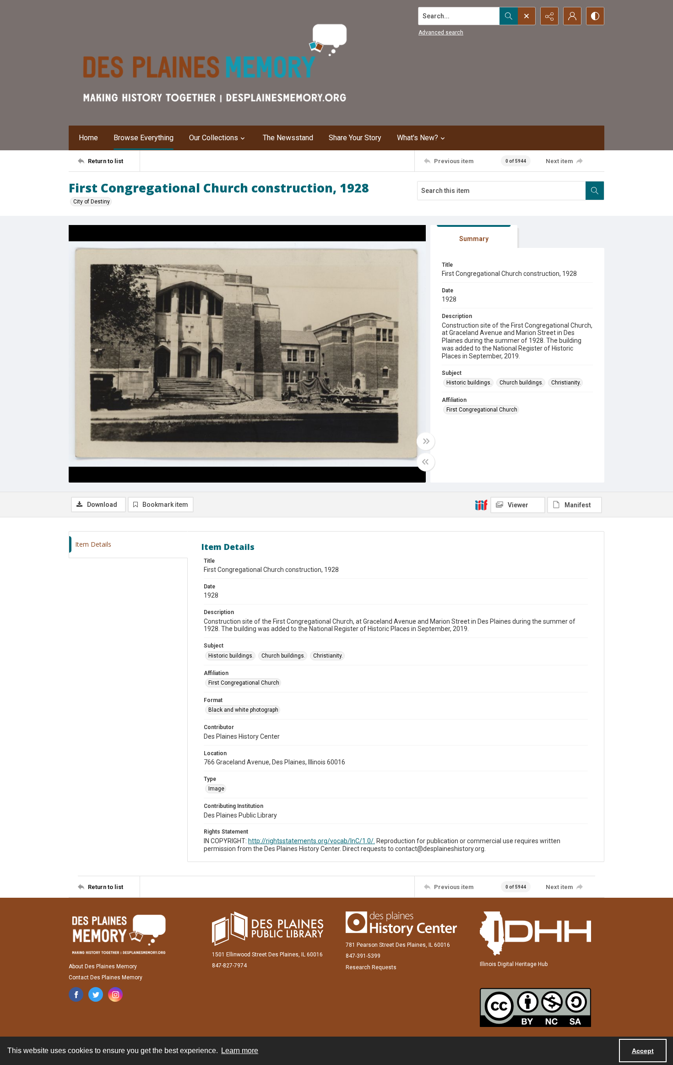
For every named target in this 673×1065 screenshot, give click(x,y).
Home (88, 137)
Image (216, 788)
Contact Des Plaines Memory (105, 977)
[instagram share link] (115, 994)
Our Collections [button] (213, 137)
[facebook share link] (76, 994)
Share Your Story (355, 137)
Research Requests (371, 967)
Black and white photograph (243, 710)
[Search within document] (595, 190)
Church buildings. (521, 382)
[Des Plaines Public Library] (267, 928)
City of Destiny (91, 201)
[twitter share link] (95, 994)
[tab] (473, 236)
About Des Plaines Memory (103, 966)
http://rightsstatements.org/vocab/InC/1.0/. (311, 841)
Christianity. (566, 382)
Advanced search (440, 32)
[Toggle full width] (426, 441)
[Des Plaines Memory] (118, 934)
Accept (643, 1050)
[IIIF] (481, 504)
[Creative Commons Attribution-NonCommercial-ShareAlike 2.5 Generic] (535, 1007)
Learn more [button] (239, 1050)
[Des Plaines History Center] (401, 923)
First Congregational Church (481, 409)
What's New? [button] (417, 137)
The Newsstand (288, 137)
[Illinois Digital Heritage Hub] (535, 933)
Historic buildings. (469, 382)
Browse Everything (144, 137)
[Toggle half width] (426, 462)
